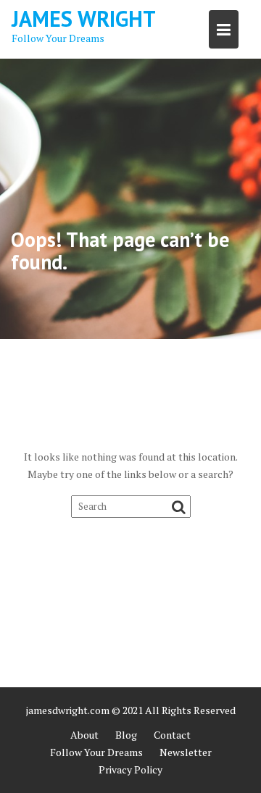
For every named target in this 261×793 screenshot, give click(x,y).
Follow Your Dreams (96, 752)
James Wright (84, 18)
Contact (172, 735)
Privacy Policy (130, 769)
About (84, 735)
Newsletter (186, 752)
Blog (126, 735)
